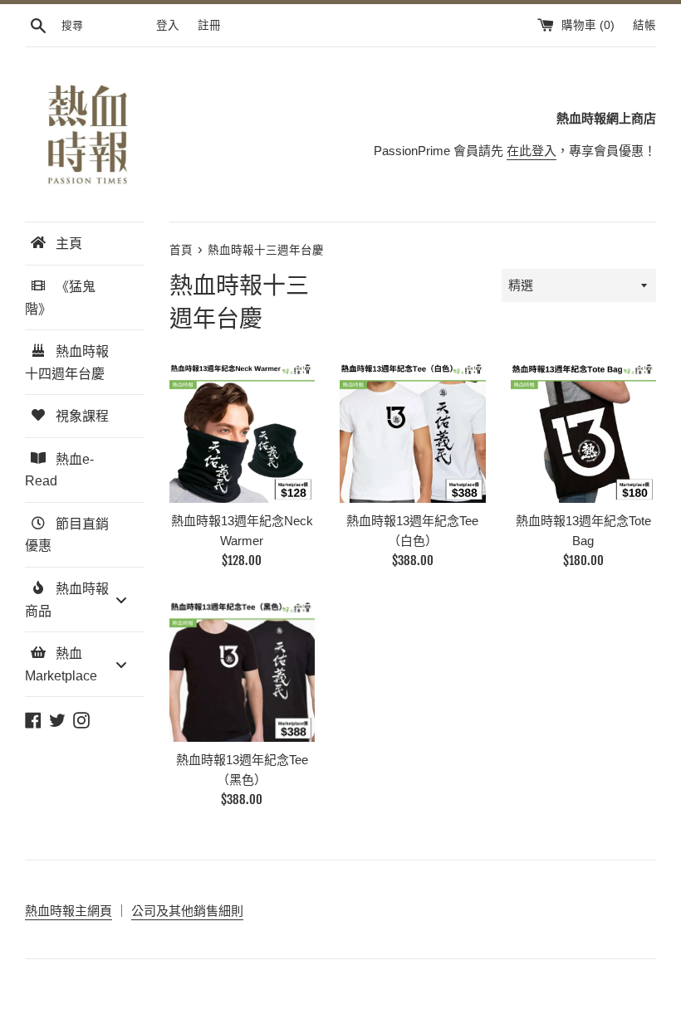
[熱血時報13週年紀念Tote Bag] (583, 430)
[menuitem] (85, 243)
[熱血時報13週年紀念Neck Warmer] (242, 430)
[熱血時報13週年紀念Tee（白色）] (412, 430)
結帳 (644, 25)
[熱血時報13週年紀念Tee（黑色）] (242, 668)
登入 (167, 25)
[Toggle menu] (121, 599)
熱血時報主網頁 (68, 911)
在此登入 (531, 151)
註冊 (209, 25)
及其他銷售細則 (199, 911)
